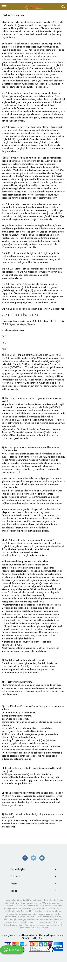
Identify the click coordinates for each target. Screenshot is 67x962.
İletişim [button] (13, 883)
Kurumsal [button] (15, 876)
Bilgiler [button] (13, 890)
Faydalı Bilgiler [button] (17, 869)
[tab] (33, 869)
